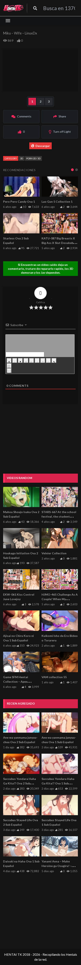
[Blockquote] (42, 360)
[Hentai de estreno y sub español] (13, 8)
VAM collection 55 (54, 677)
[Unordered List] (37, 360)
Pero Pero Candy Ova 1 (19, 201)
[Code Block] (48, 360)
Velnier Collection (54, 553)
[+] (9, 371)
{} (9, 366)
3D (21, 158)
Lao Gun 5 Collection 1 (57, 201)
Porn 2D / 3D (33, 158)
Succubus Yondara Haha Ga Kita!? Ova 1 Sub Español (58, 783)
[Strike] (25, 360)
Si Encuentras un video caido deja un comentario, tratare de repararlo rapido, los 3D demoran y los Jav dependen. (40, 268)
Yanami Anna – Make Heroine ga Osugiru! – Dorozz (57, 866)
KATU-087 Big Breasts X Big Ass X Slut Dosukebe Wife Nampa (58, 243)
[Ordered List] (31, 360)
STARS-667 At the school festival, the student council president (59, 516)
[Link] (54, 360)
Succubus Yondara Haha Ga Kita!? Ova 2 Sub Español (19, 783)
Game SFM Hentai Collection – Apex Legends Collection (16, 681)
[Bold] (9, 360)
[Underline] (20, 360)
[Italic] (14, 360)
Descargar (43, 146)
